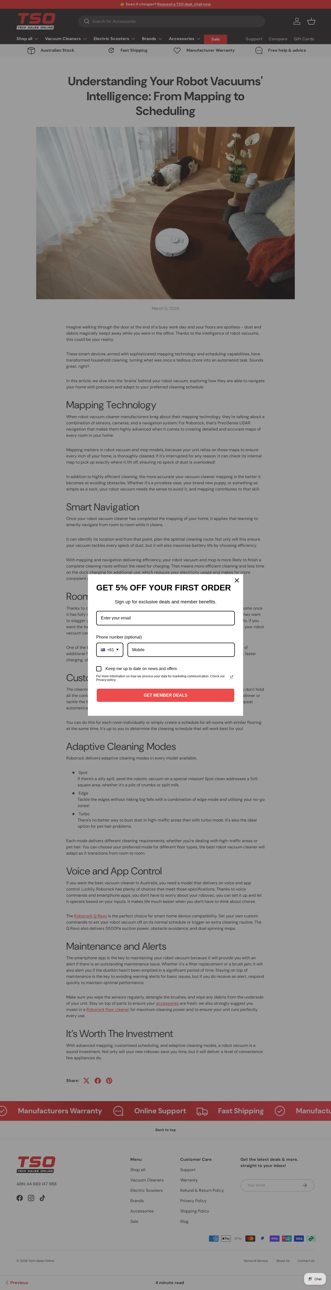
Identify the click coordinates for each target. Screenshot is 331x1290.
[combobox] (109, 650)
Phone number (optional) (119, 637)
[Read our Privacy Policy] (232, 677)
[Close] (237, 580)
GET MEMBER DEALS (165, 695)
